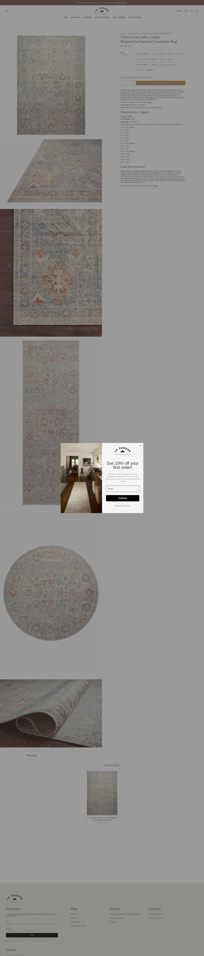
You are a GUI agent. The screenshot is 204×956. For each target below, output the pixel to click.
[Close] (140, 446)
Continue (122, 498)
